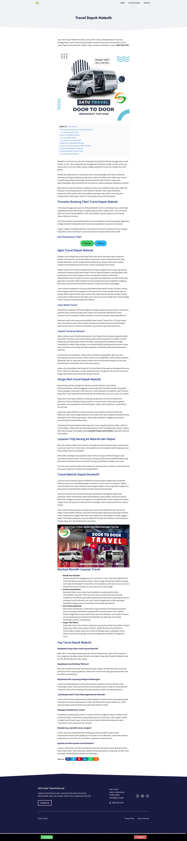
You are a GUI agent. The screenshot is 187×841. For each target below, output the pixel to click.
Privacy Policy (129, 818)
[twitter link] (142, 795)
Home (122, 3)
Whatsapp (87, 243)
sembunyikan (72, 127)
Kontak (147, 3)
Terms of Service (143, 818)
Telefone (100, 243)
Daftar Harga (134, 3)
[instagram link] (137, 795)
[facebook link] (147, 795)
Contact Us (44, 803)
